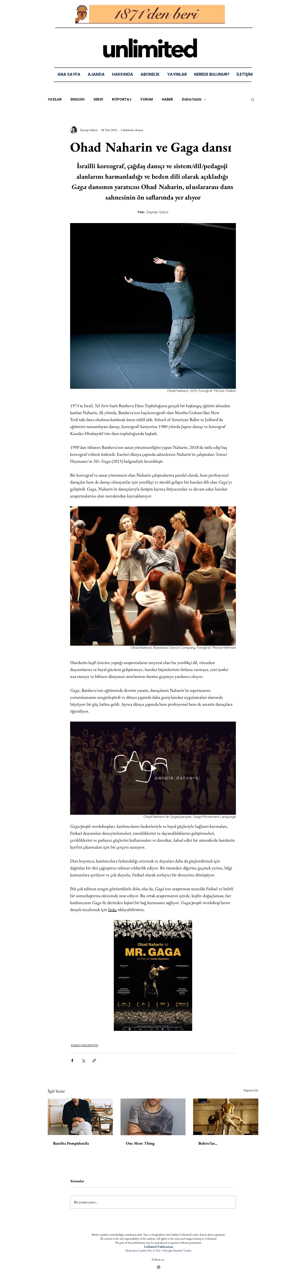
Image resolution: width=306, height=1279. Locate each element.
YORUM (146, 99)
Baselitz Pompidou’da (71, 1143)
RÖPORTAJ (121, 99)
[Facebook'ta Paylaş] (72, 1060)
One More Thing (140, 1143)
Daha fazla (191, 99)
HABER (167, 99)
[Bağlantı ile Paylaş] (94, 1060)
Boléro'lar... (207, 1143)
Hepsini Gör (251, 1090)
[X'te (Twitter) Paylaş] (83, 1060)
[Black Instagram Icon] (159, 1267)
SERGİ (98, 99)
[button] (176, 74)
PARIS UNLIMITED (84, 1045)
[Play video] (153, 768)
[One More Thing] (153, 1116)
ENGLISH (77, 99)
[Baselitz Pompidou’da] (80, 1116)
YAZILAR (55, 99)
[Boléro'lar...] (225, 1116)
